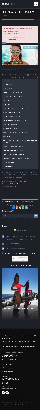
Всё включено (29, 172)
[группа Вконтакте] (7, 392)
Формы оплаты (7, 368)
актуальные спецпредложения (17, 37)
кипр (32, 219)
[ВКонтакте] (13, 207)
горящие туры (12, 39)
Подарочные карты (8, 371)
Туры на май (19, 177)
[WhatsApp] (23, 207)
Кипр (15, 174)
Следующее (26, 201)
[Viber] (20, 207)
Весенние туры (7, 174)
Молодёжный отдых (25, 174)
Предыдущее (9, 201)
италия (23, 219)
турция (11, 219)
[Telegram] (26, 207)
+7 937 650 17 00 (12, 183)
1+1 (22, 172)
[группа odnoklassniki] (3, 392)
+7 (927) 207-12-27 (14, 244)
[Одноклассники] (17, 207)
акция (18, 219)
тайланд (28, 219)
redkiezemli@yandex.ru (18, 248)
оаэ (15, 219)
